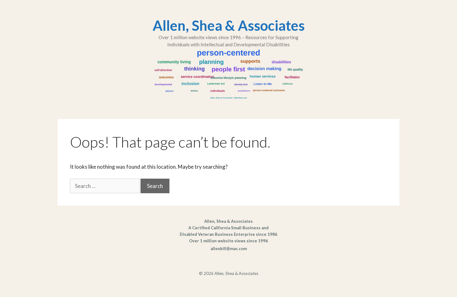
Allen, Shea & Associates (229, 25)
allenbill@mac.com (228, 248)
